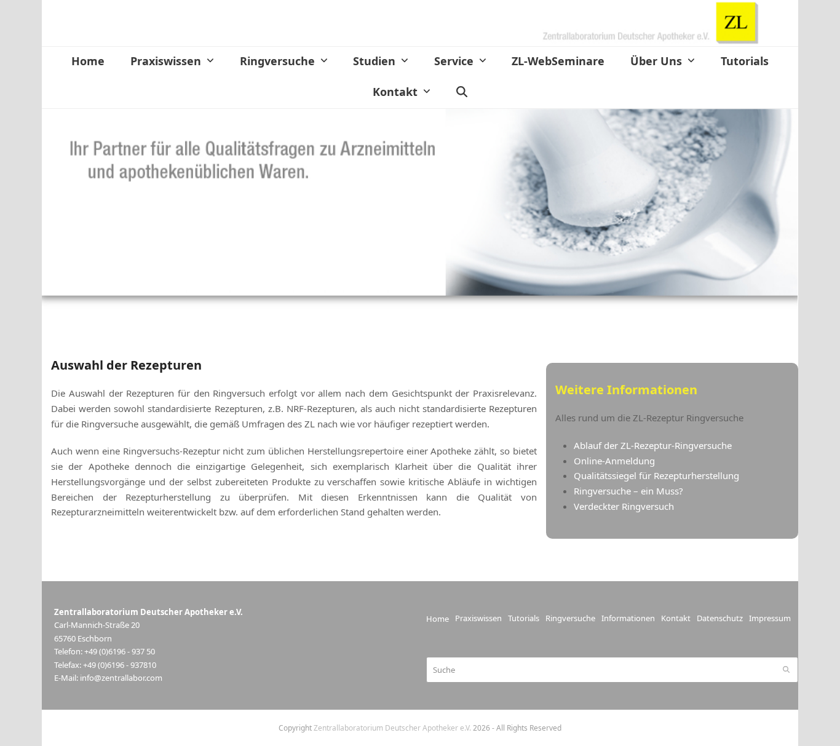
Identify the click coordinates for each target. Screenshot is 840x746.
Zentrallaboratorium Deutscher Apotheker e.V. (392, 728)
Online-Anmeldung (615, 460)
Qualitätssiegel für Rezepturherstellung (656, 475)
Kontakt (676, 618)
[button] (461, 92)
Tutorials (523, 618)
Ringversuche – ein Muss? (628, 491)
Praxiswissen (478, 618)
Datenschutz (720, 618)
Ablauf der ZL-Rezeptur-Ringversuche (653, 445)
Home (437, 618)
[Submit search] (786, 670)
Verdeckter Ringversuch (624, 506)
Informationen (628, 618)
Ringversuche (570, 618)
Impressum (770, 618)
